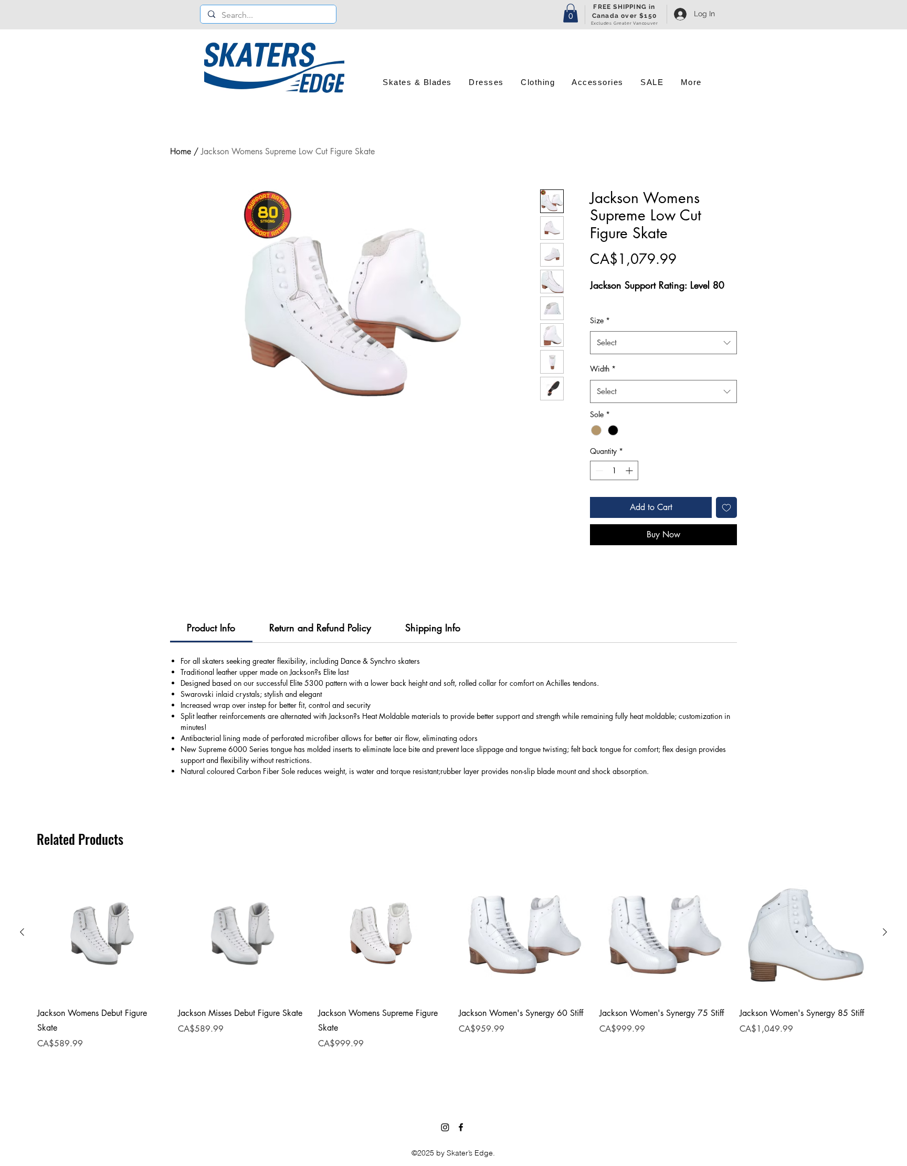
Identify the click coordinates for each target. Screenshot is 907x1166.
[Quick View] (102, 932)
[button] (570, 13)
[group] (453, 972)
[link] (211, 627)
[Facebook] (461, 1127)
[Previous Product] (22, 932)
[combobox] (663, 342)
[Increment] (630, 470)
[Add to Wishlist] (726, 507)
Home (180, 151)
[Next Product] (885, 932)
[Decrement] (598, 470)
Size (600, 320)
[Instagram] (445, 1127)
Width (603, 369)
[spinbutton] (614, 470)
